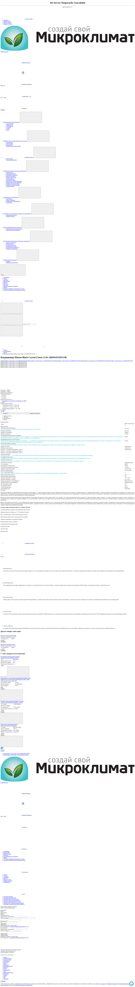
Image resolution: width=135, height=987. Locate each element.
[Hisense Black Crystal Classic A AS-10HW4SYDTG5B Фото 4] (120, 360)
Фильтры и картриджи (11, 248)
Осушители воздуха (11, 245)
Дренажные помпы (10, 180)
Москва (5, 957)
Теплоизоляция (10, 178)
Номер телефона (4, 918)
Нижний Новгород (8, 966)
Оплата (5, 278)
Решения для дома (7, 24)
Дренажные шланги (11, 173)
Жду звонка (3, 924)
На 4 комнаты (9, 145)
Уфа (4, 977)
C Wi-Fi (8, 128)
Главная (5, 350)
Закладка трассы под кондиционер (11, 900)
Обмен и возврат (7, 22)
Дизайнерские (9, 126)
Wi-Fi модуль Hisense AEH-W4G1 (9, 725)
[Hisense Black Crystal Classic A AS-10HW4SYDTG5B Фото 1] (40, 360)
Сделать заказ (4, 935)
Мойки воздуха (10, 243)
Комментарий (4, 921)
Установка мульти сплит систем (11, 899)
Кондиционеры (7, 351)
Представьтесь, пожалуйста (7, 916)
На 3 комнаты (9, 143)
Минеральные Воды (8, 972)
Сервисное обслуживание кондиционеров (13, 903)
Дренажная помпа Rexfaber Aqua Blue (10, 657)
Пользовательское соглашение (10, 286)
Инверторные (9, 124)
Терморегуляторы (10, 216)
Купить (2, 688)
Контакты (5, 285)
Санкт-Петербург (7, 958)
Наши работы (6, 281)
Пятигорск (6, 973)
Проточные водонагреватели (13, 230)
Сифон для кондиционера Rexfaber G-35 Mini (11, 702)
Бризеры (8, 261)
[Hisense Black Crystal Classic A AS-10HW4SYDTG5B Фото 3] (93, 360)
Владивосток (6, 961)
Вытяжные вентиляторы (12, 262)
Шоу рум (5, 283)
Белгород (5, 967)
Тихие (7, 130)
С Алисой (8, 127)
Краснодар (6, 962)
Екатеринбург (6, 970)
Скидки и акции (28, 19)
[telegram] (11, 73)
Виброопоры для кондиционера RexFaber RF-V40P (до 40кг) (15, 679)
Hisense (5, 352)
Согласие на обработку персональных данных (14, 290)
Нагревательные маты (11, 215)
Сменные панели (10, 186)
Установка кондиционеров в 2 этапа (12, 901)
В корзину (5, 413)
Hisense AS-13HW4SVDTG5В (8, 644)
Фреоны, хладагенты (11, 177)
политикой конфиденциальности (18, 926)
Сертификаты (6, 882)
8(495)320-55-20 (4, 51)
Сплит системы (10, 123)
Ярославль (5, 965)
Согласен (3, 981)
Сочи (4, 971)
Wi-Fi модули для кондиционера (14, 181)
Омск (4, 976)
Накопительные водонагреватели (14, 228)
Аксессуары (9, 202)
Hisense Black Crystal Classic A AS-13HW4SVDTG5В (15, 754)
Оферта (5, 287)
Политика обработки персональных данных (14, 288)
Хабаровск (6, 978)
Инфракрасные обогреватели (13, 201)
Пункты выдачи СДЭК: (8, 408)
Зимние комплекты (10, 176)
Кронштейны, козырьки (12, 175)
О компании (6, 277)
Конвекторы (9, 198)
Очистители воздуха (11, 242)
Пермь (4, 963)
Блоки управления (10, 200)
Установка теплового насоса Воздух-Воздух (13, 904)
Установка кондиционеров (9, 897)
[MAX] (23, 73)
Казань (5, 968)
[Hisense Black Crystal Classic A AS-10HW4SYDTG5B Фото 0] (14, 360)
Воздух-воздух (9, 158)
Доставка (5, 279)
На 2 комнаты (9, 142)
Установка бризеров (8, 896)
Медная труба (9, 172)
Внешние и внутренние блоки (13, 146)
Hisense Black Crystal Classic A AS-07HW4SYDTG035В (16, 753)
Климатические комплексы (12, 247)
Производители (7, 21)
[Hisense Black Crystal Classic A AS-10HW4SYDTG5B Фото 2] (67, 360)
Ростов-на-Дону (7, 959)
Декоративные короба (11, 160)
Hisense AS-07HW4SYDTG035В (8, 635)
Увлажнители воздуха (11, 246)
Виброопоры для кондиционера (13, 182)
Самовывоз (6, 20)
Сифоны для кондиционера (12, 183)
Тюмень (5, 975)
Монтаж (5, 282)
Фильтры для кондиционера (13, 185)
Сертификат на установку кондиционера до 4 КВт (14, 400)
